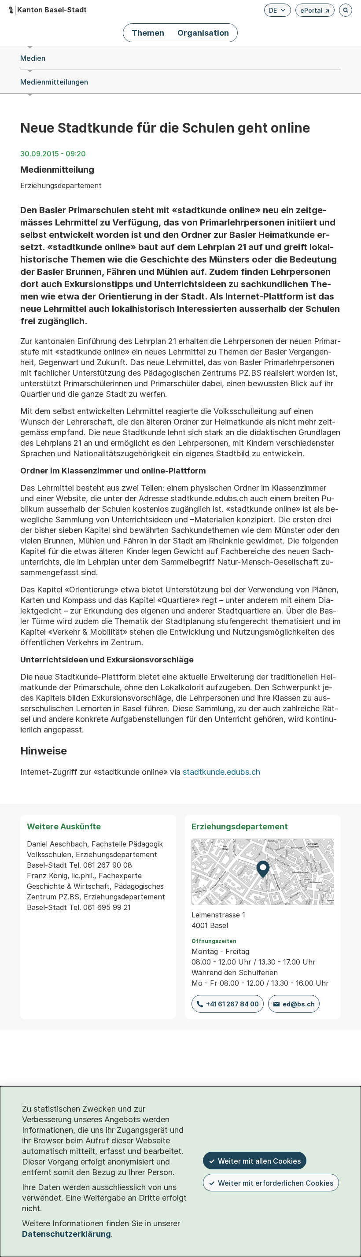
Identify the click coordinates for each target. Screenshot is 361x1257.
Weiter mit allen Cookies (259, 1161)
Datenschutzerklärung (66, 1234)
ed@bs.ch (299, 1004)
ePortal (315, 12)
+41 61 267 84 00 (232, 1004)
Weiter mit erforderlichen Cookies (275, 1183)
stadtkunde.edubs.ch (221, 771)
